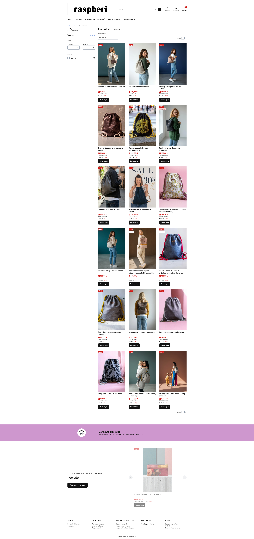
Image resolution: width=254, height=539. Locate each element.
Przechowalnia (96, 528)
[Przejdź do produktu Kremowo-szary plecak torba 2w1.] (111, 248)
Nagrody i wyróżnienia (172, 528)
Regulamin (70, 526)
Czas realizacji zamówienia (125, 528)
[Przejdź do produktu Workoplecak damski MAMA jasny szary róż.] (173, 371)
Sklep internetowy (126, 536)
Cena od (70, 44)
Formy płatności (121, 524)
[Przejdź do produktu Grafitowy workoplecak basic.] (111, 186)
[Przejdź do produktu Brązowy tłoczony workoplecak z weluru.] (111, 125)
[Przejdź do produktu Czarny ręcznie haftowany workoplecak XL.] (142, 125)
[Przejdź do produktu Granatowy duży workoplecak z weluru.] (142, 186)
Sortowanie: (102, 33)
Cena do (85, 44)
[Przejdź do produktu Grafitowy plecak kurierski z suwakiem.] (173, 125)
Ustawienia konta (97, 526)
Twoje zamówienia (98, 524)
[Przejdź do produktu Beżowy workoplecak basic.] (142, 64)
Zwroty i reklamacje (73, 524)
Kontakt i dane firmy (171, 524)
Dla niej (76, 25)
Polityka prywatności (147, 524)
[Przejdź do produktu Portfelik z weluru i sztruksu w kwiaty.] (157, 470)
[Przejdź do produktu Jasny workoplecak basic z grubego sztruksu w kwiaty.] (173, 186)
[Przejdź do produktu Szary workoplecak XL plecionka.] (173, 309)
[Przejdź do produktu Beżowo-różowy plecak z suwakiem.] (111, 64)
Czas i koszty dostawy (123, 526)
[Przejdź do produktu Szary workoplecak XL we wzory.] (111, 371)
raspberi (69, 25)
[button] (159, 9)
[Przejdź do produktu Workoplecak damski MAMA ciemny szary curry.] (142, 371)
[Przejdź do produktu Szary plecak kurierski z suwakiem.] (142, 309)
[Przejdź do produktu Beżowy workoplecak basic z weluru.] (173, 64)
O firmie (167, 526)
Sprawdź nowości (77, 485)
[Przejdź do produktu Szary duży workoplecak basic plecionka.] (111, 309)
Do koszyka (104, 100)
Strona (179, 38)
